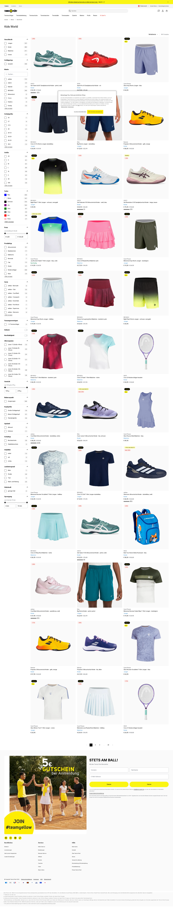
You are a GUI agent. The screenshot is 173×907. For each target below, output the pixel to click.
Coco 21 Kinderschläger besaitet (133, 728)
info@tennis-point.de (139, 789)
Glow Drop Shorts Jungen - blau (133, 85)
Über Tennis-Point (76, 853)
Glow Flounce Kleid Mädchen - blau (133, 436)
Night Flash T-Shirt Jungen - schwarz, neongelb (44, 202)
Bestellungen (41, 850)
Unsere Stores (153, 6)
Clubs (39, 866)
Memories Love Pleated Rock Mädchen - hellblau (91, 728)
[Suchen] (70, 11)
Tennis (6, 6)
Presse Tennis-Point (76, 870)
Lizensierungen (8, 850)
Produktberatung (76, 866)
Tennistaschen (44, 15)
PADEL (20, 6)
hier (78, 105)
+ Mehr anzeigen (8, 108)
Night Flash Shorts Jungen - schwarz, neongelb (137, 319)
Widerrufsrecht (47, 879)
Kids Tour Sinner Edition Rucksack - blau (135, 553)
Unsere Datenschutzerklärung (96, 793)
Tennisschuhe (33, 15)
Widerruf (6, 846)
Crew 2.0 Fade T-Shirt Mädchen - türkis (88, 377)
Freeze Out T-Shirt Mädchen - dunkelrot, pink (43, 377)
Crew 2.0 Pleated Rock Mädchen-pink (87, 261)
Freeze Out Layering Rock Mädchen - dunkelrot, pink (92, 319)
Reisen (95, 15)
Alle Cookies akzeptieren (95, 111)
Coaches (40, 863)
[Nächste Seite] (112, 745)
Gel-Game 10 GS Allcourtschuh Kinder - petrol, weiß (92, 553)
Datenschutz (64, 107)
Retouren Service (42, 853)
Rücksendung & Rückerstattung (80, 863)
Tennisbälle (55, 15)
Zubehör (74, 15)
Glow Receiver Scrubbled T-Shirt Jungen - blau (137, 669)
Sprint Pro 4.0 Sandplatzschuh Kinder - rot (89, 85)
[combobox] (98, 11)
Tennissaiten (65, 15)
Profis (88, 15)
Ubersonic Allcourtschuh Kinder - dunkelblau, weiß (138, 494)
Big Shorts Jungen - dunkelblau (86, 144)
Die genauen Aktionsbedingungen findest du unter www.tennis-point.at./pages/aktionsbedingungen (30, 903)
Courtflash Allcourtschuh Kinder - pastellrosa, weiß (45, 611)
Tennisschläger (8, 15)
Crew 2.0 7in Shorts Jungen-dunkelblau (42, 144)
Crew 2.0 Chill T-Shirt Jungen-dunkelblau (89, 494)
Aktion (12, 19)
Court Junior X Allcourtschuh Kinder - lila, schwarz (91, 436)
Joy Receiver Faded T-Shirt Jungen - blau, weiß (44, 261)
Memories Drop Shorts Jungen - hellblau (42, 319)
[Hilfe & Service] (159, 11)
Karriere (40, 860)
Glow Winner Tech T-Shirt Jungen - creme (43, 728)
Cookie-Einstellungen (9, 856)
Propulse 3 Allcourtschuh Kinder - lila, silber (89, 669)
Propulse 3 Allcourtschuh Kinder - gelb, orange (137, 144)
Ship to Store (41, 870)
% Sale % (103, 15)
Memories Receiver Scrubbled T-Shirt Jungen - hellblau (46, 494)
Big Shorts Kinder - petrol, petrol (86, 611)
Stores (73, 856)
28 (108, 745)
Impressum (36, 879)
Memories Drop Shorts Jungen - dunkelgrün (136, 261)
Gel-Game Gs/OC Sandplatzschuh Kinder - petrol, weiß (46, 85)
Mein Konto (74, 846)
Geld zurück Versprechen (10, 853)
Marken (82, 15)
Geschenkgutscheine (163, 6)
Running (13, 6)
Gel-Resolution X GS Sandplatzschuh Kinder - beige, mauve (140, 202)
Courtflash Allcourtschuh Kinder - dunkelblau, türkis (45, 436)
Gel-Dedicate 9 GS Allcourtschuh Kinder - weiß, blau (92, 202)
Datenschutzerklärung (26, 879)
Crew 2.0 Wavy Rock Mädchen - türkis (41, 553)
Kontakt (74, 850)
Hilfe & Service (41, 846)
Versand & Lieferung (77, 860)
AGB (41, 879)
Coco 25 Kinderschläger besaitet (133, 377)
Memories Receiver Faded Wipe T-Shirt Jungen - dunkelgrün (141, 611)
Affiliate (40, 856)
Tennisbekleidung (21, 15)
